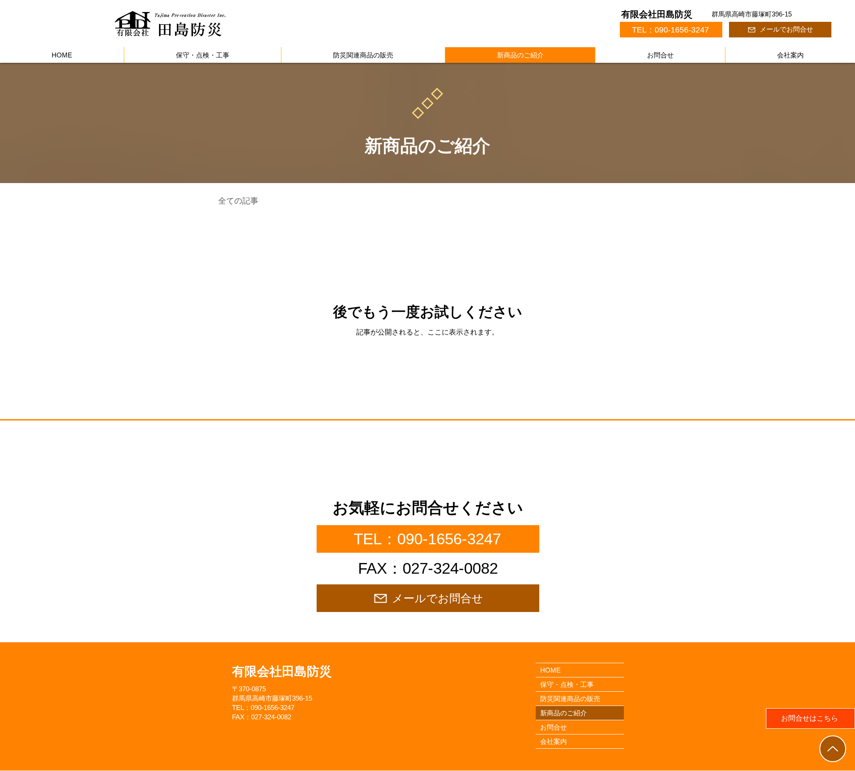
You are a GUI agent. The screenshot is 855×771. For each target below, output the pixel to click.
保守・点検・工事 (567, 684)
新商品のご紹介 (563, 713)
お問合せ (553, 727)
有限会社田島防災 (656, 14)
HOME (550, 670)
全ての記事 (238, 200)
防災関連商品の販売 (570, 698)
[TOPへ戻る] (832, 748)
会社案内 (553, 741)
